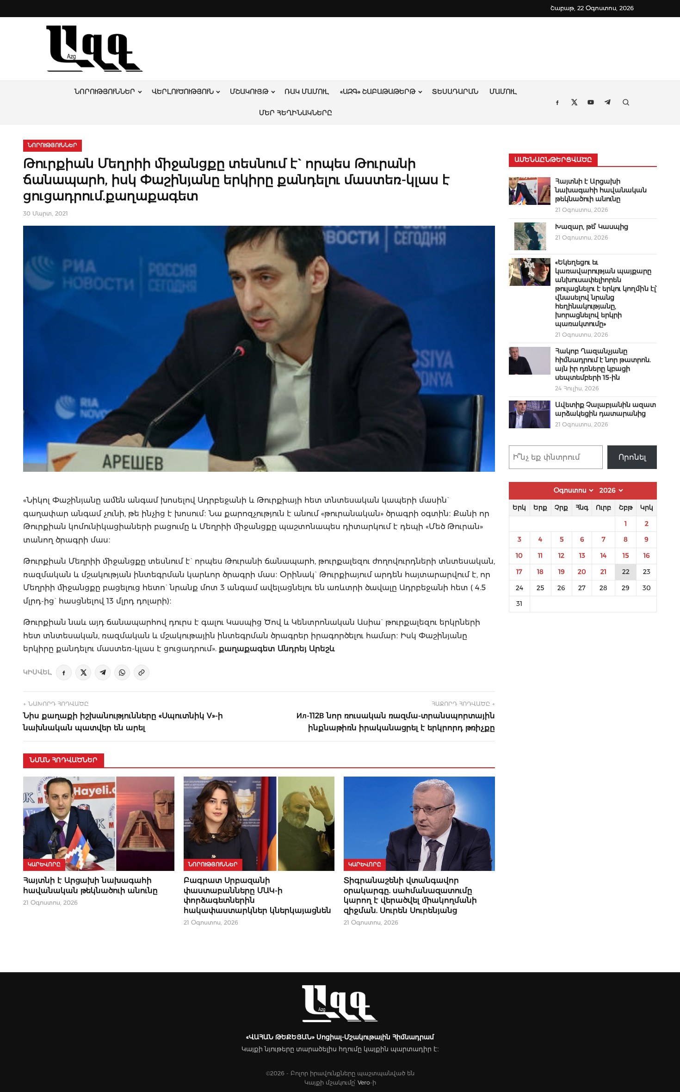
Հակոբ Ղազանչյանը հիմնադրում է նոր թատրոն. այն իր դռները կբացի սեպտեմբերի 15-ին (603, 364)
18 (540, 571)
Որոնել (632, 457)
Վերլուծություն (183, 91)
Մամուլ (503, 91)
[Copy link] (141, 672)
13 (582, 555)
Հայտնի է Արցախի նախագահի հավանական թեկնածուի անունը (601, 190)
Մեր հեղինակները (295, 113)
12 (561, 555)
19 (561, 571)
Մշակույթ (249, 91)
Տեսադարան (455, 91)
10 (519, 555)
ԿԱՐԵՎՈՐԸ (44, 864)
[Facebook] (64, 672)
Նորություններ (104, 91)
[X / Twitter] (83, 672)
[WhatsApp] (122, 672)
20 (582, 571)
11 (540, 555)
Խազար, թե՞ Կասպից (591, 226)
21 (603, 571)
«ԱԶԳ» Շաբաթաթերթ (377, 91)
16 (646, 555)
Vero (364, 1082)
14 (603, 555)
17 (519, 571)
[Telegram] (103, 672)
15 (626, 555)
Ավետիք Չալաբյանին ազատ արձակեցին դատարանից (605, 409)
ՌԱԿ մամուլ (306, 91)
